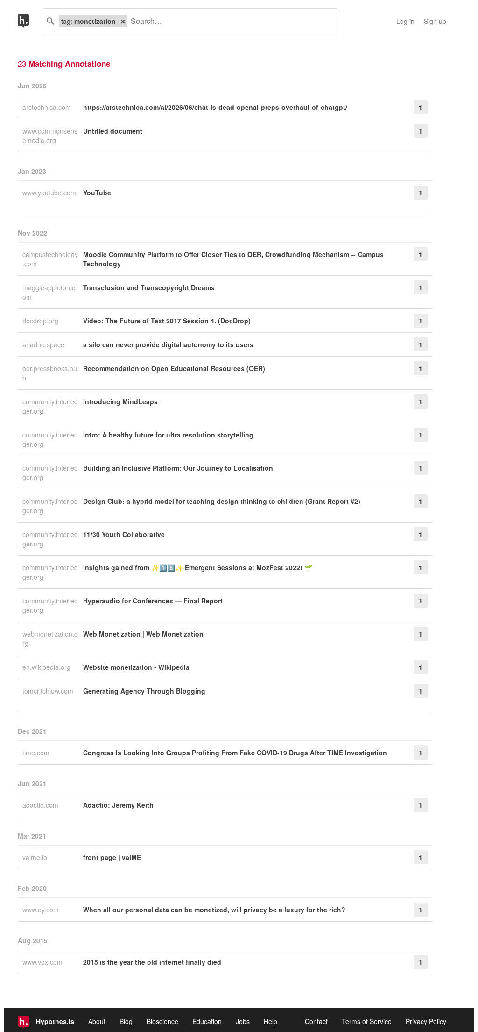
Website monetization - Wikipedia (136, 667)
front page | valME (112, 857)
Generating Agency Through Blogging (144, 690)
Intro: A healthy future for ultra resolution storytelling (168, 434)
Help (270, 1021)
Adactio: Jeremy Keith (118, 805)
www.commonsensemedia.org (49, 135)
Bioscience (162, 1021)
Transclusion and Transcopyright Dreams (149, 287)
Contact (316, 1021)
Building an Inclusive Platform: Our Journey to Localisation (178, 468)
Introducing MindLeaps (120, 401)
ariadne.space (44, 344)
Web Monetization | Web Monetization (143, 633)
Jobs (243, 1021)
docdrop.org (41, 320)
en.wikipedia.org (47, 667)
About (96, 1021)
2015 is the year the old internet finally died (152, 962)
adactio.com (41, 805)
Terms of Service (367, 1021)
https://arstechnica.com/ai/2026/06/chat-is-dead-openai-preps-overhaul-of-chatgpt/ (215, 107)
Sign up (435, 21)
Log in (405, 21)
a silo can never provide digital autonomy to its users (168, 344)
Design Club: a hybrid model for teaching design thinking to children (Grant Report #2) (221, 501)
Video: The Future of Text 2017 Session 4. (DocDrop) (167, 320)
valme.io (35, 857)
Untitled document (112, 131)
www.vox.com (43, 962)
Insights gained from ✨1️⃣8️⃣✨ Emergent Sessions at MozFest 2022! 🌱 (197, 567)
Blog (126, 1021)
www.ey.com (41, 909)
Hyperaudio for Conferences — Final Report (153, 600)
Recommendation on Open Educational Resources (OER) (174, 368)
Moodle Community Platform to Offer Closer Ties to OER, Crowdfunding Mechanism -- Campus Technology (233, 259)
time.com (36, 752)
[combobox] (228, 21)
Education (207, 1021)
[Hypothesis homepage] (30, 21)
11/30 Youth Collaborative (124, 534)
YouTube (97, 192)
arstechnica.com (47, 107)
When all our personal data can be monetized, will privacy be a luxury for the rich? (214, 909)
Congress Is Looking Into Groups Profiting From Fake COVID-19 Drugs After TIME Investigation (235, 752)
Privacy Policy (426, 1021)
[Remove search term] (122, 21)
